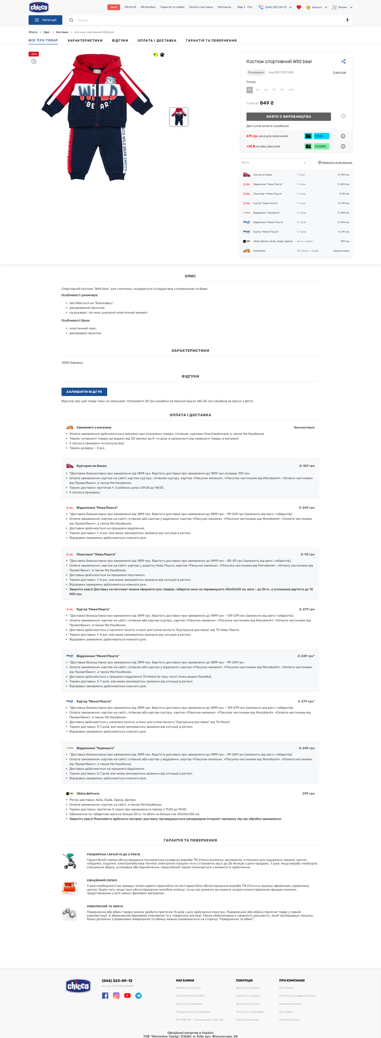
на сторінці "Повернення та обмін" (227, 919)
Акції (114, 7)
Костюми (62, 32)
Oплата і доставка (201, 7)
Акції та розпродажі (189, 1004)
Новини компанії (290, 1004)
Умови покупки (289, 1019)
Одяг (46, 32)
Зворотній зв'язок (248, 1004)
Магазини (224, 7)
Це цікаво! (286, 1011)
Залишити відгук (84, 392)
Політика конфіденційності (297, 995)
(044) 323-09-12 (117, 981)
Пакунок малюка (247, 1019)
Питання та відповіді (249, 1011)
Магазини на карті (188, 987)
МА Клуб (130, 7)
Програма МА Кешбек (190, 995)
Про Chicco (286, 987)
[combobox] (274, 162)
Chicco (33, 32)
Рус (249, 7)
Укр (240, 7)
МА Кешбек (148, 7)
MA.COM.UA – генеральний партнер (199, 1019)
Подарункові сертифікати (193, 1011)
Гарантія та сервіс (172, 7)
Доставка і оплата (248, 987)
